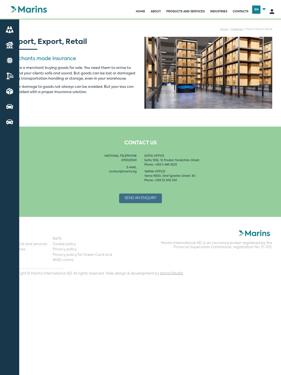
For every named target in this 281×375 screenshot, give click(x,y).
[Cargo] (9, 91)
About (156, 11)
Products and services (185, 11)
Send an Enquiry (140, 198)
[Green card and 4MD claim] (9, 122)
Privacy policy (65, 249)
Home (140, 11)
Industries (218, 11)
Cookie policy (64, 244)
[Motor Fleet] (9, 106)
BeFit (57, 238)
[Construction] (9, 75)
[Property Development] (9, 45)
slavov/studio (171, 273)
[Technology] (9, 60)
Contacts (240, 11)
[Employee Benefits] (9, 29)
